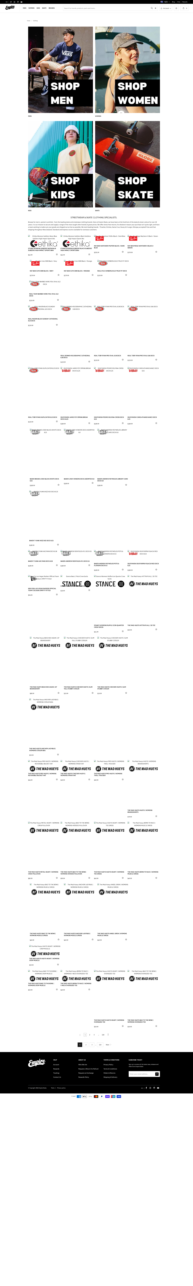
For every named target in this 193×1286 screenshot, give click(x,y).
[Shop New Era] (34, 579)
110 (103, 1035)
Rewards (184, 2)
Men (24, 8)
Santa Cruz (116, 227)
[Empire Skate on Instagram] (14, 2)
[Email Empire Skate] (7, 2)
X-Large (129, 227)
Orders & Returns (109, 1073)
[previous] (66, 449)
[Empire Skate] (10, 7)
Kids (38, 8)
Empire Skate (42, 1088)
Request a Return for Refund (88, 1069)
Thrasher (103, 227)
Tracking (56, 1073)
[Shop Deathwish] (66, 371)
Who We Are (82, 1065)
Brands (52, 8)
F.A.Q (178, 2)
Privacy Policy (108, 1065)
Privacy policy (61, 1088)
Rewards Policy (83, 1077)
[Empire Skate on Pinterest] (18, 2)
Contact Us (57, 1077)
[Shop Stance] (76, 584)
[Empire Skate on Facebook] (11, 2)
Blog (173, 2)
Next (108, 1045)
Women (31, 8)
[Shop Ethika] (44, 243)
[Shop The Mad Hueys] (143, 584)
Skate (44, 8)
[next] (123, 236)
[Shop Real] (103, 263)
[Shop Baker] (35, 432)
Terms (53, 1088)
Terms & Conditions (110, 1069)
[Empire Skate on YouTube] (21, 2)
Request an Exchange (86, 1073)
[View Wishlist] (176, 8)
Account (56, 1065)
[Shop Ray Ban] (100, 238)
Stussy (122, 227)
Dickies (108, 227)
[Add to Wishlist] (57, 254)
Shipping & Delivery (110, 1077)
